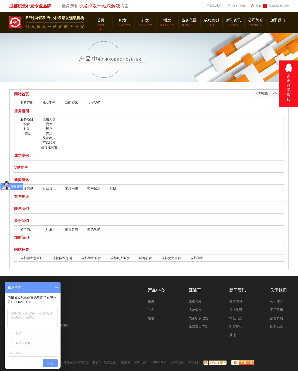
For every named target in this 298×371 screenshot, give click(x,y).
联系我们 (21, 209)
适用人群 (49, 119)
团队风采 (93, 229)
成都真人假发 (120, 258)
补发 (27, 128)
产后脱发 (49, 142)
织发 (27, 124)
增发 (27, 133)
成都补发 (145, 258)
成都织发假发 (91, 258)
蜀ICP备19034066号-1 (150, 362)
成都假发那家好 (31, 258)
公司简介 (26, 229)
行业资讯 (49, 188)
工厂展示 (49, 229)
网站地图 (215, 5)
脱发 (49, 124)
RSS (234, 5)
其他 (113, 188)
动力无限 (193, 362)
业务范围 (26, 102)
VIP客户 (21, 168)
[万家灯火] (214, 362)
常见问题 (71, 188)
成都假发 (196, 258)
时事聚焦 (93, 188)
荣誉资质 (71, 229)
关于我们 (21, 221)
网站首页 (21, 94)
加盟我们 (93, 102)
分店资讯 (26, 188)
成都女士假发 (171, 258)
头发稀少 (49, 138)
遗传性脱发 (49, 147)
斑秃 (49, 128)
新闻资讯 (71, 102)
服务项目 (26, 119)
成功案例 (49, 102)
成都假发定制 (62, 258)
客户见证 (21, 196)
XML (243, 5)
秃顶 (49, 133)
